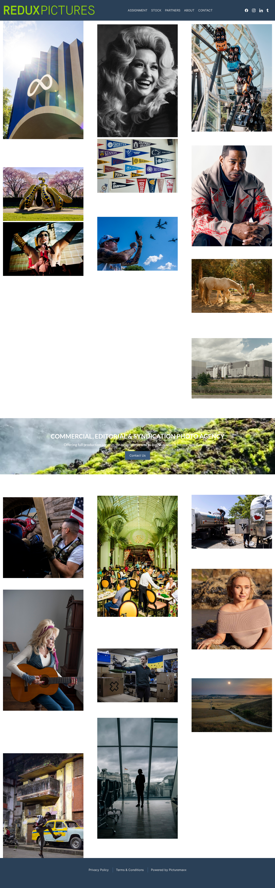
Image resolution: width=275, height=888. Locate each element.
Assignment (137, 10)
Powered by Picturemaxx (169, 870)
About (189, 10)
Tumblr (267, 10)
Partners (172, 10)
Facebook (246, 10)
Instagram (254, 10)
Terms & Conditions (130, 870)
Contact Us (137, 455)
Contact (205, 10)
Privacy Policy (99, 870)
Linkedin (261, 10)
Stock (156, 10)
